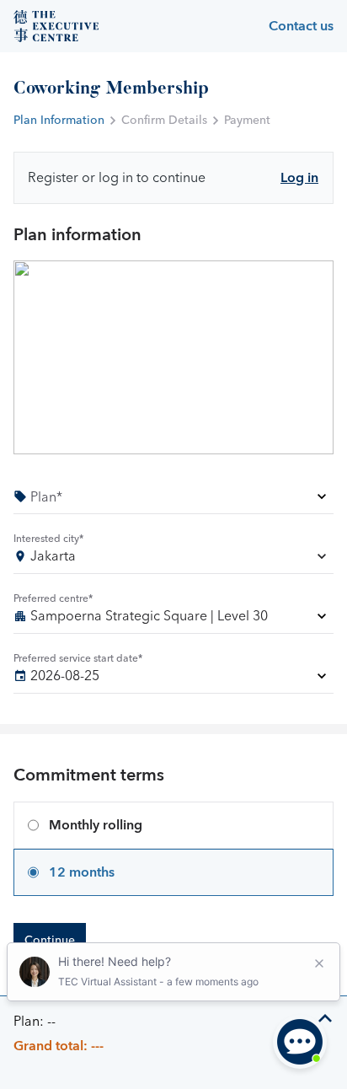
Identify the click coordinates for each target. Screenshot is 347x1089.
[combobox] (173, 559)
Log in (299, 178)
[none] (173, 499)
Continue (49, 941)
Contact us (301, 26)
